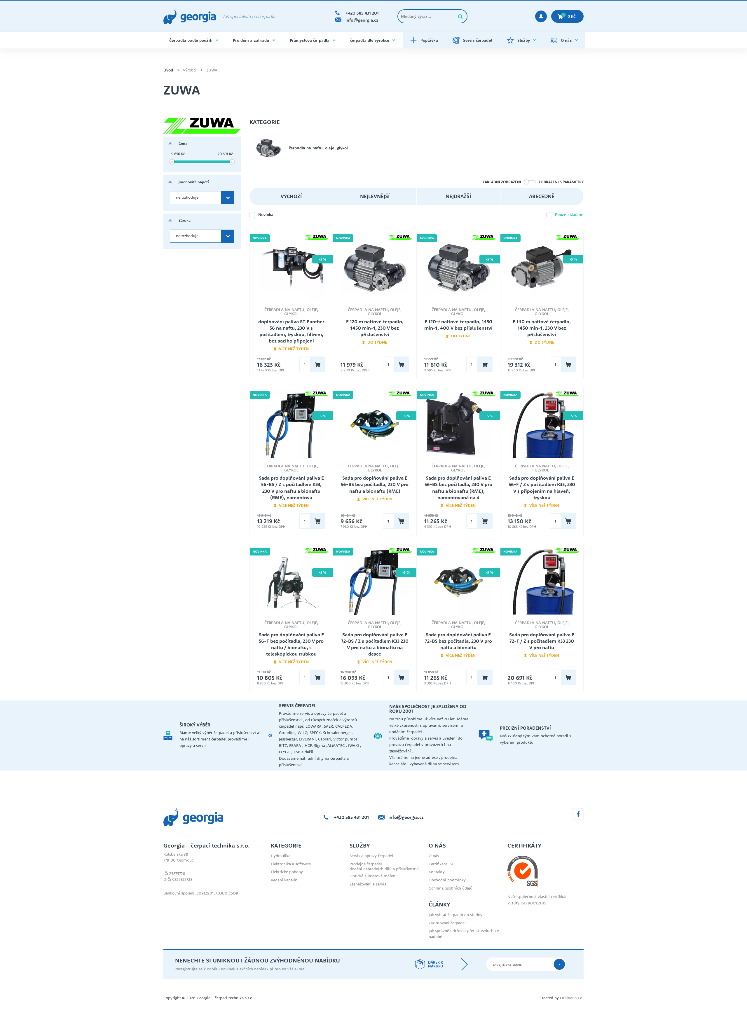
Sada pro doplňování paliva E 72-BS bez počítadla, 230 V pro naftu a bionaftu (458, 641)
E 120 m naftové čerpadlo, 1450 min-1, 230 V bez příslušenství (375, 328)
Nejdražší (458, 196)
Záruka (185, 220)
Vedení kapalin (284, 880)
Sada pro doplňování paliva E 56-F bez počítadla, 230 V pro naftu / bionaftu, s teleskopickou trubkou (291, 644)
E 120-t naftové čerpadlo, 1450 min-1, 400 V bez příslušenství (458, 324)
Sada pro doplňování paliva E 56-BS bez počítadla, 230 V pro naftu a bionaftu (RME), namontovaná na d (458, 487)
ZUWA (211, 70)
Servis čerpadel (477, 40)
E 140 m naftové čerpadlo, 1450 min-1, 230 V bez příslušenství (542, 328)
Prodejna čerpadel (366, 863)
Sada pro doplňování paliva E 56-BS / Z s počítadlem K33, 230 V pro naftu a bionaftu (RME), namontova (291, 487)
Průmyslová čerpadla (309, 40)
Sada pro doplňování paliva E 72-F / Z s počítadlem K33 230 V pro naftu (541, 641)
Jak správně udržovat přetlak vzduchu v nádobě (464, 933)
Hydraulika (280, 855)
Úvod (168, 70)
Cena (183, 143)
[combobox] (202, 197)
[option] (215, 735)
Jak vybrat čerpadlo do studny (455, 914)
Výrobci (189, 70)
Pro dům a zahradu (251, 40)
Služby (523, 40)
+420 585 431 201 (351, 817)
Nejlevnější (375, 196)
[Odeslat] (559, 964)
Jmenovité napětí (194, 181)
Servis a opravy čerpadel (371, 855)
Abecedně (541, 196)
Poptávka (429, 40)
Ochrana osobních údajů (450, 888)
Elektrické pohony (287, 871)
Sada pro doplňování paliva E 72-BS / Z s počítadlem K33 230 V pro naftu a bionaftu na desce (375, 644)
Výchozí (291, 196)
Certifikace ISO (442, 863)
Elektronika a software (291, 863)
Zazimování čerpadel (447, 922)
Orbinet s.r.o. (572, 997)
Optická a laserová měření (373, 875)
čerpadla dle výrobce (370, 40)
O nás (566, 40)
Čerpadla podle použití (190, 40)
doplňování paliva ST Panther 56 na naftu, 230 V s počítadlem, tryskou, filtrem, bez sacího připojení (291, 331)
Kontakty (437, 871)
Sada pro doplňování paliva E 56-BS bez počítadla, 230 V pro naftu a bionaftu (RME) (375, 484)
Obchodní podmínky (447, 880)
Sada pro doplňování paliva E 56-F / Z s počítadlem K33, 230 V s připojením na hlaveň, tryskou (542, 487)
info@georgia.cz (406, 817)
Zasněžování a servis (368, 884)
